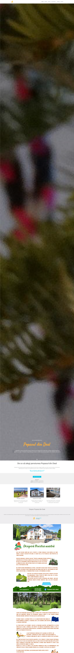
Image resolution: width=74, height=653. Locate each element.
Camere (45, 1)
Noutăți (58, 1)
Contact (61, 1)
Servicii (49, 1)
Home (42, 1)
